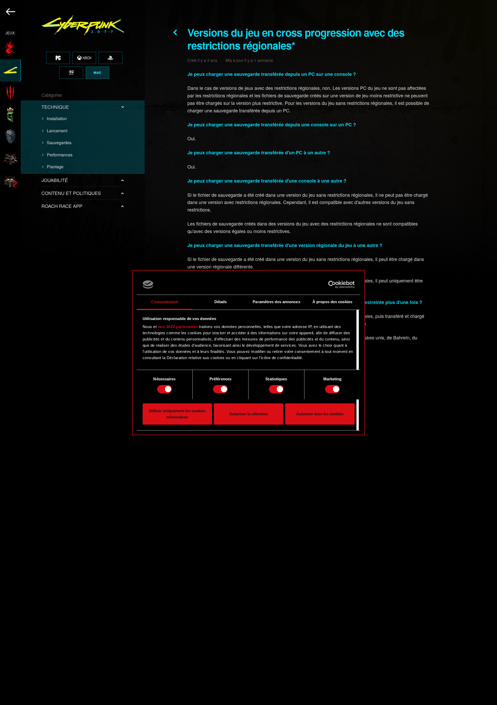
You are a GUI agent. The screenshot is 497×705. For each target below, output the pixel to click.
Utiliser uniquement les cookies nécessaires (177, 413)
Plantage (55, 167)
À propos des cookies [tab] (332, 301)
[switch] (220, 389)
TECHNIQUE (55, 106)
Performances (59, 155)
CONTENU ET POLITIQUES (71, 193)
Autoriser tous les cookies (319, 413)
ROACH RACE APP (61, 205)
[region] (72, 352)
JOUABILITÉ (54, 180)
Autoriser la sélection (248, 413)
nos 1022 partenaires (178, 326)
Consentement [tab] (164, 301)
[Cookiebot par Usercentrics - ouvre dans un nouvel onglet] (332, 284)
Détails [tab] (220, 301)
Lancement (57, 131)
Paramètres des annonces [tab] (276, 301)
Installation (57, 118)
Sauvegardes (59, 143)
